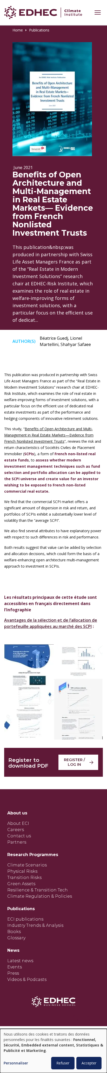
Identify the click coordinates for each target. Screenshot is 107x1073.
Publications (39, 30)
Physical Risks (22, 871)
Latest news (20, 960)
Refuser (62, 1063)
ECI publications (25, 919)
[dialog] (53, 1051)
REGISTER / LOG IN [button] (74, 762)
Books (14, 931)
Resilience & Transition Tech (37, 890)
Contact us (19, 835)
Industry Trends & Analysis (35, 925)
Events (14, 967)
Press (13, 973)
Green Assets (21, 883)
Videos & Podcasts (26, 979)
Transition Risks (24, 877)
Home (17, 30)
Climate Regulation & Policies (39, 896)
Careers (15, 829)
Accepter (89, 1063)
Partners (16, 842)
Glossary (16, 937)
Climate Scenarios (27, 865)
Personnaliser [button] (16, 1063)
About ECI (18, 823)
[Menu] (97, 12)
